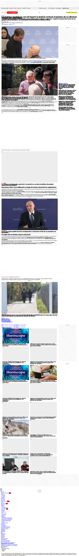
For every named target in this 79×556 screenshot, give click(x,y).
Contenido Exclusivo (5, 526)
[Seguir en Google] (2, 59)
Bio (2, 513)
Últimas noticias (5, 8)
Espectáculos (5, 507)
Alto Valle (3, 531)
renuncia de (35, 61)
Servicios (3, 500)
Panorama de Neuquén (7, 517)
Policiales (3, 523)
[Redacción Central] (2, 20)
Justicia (3, 496)
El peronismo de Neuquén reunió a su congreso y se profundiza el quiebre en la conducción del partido (15, 472)
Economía (3, 498)
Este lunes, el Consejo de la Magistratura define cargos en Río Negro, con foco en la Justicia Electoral (43, 418)
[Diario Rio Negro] (6, 551)
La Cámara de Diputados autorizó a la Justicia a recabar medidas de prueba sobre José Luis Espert (28, 184)
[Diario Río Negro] (39, 12)
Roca (15, 8)
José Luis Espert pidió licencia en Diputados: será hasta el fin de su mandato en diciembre (29, 232)
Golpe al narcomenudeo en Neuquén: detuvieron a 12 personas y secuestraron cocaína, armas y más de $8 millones (41, 454)
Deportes (3, 504)
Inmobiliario (3, 525)
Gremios (3, 495)
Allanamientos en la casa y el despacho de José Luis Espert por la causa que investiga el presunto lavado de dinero (28, 97)
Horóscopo (4, 512)
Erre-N (3, 506)
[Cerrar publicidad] (1, 489)
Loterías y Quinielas (5, 540)
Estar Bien (4, 508)
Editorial (3, 516)
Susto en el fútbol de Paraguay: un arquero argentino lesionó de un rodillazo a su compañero (67, 97)
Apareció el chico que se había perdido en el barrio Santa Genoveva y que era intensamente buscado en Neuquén (43, 472)
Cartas (3, 521)
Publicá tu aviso (4, 538)
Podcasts (3, 524)
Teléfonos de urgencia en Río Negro (9, 544)
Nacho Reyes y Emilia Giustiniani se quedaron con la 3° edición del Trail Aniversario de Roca (15, 435)
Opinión (3, 515)
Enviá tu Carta (5, 522)
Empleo (2, 537)
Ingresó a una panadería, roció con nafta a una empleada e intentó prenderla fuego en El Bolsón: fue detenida (67, 103)
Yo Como (3, 514)
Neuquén (11, 8)
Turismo (3, 499)
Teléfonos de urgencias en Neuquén (9, 545)
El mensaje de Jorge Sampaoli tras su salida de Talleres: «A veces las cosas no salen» (67, 108)
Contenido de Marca (5, 527)
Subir (3, 550)
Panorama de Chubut (6, 519)
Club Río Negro (51, 8)
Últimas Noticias (6, 493)
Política (3, 15)
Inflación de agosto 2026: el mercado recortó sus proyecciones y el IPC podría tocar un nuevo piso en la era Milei (67, 92)
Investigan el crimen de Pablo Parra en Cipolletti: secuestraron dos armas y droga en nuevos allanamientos (42, 436)
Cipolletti (24, 8)
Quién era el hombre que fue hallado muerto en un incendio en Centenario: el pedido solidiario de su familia (15, 454)
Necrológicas (58, 8)
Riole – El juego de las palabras (8, 542)
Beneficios (3, 547)
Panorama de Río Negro (7, 518)
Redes (2, 502)
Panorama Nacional (6, 520)
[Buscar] (5, 12)
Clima (3, 511)
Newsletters (5, 501)
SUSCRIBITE (71, 12)
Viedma (28, 8)
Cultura (2, 505)
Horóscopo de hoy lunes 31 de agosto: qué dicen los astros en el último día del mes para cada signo (67, 86)
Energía (3, 497)
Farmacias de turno (5, 541)
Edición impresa (4, 528)
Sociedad (3, 510)
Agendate (4, 503)
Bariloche (19, 8)
